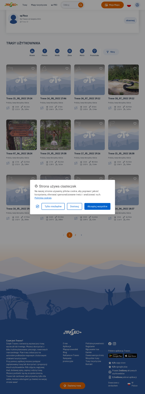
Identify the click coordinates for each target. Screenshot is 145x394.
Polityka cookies (43, 198)
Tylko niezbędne (53, 206)
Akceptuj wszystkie (97, 206)
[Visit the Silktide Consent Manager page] (37, 206)
